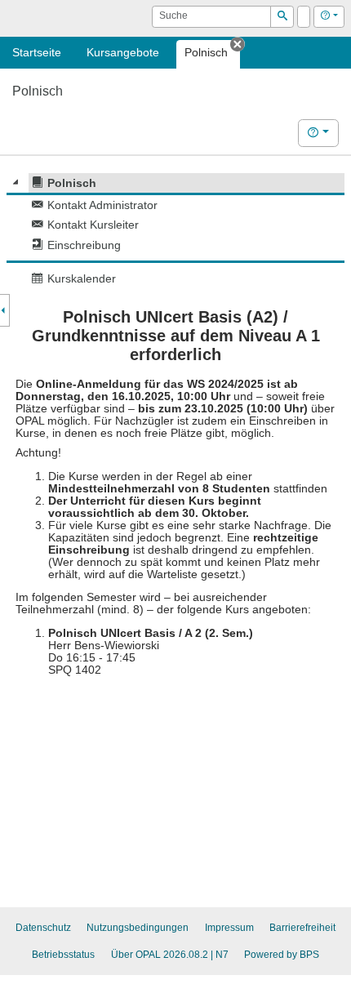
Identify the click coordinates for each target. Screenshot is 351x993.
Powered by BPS (281, 954)
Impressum (229, 927)
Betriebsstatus (63, 954)
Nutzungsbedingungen (138, 927)
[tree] (175, 230)
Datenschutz (43, 927)
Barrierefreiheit (302, 927)
